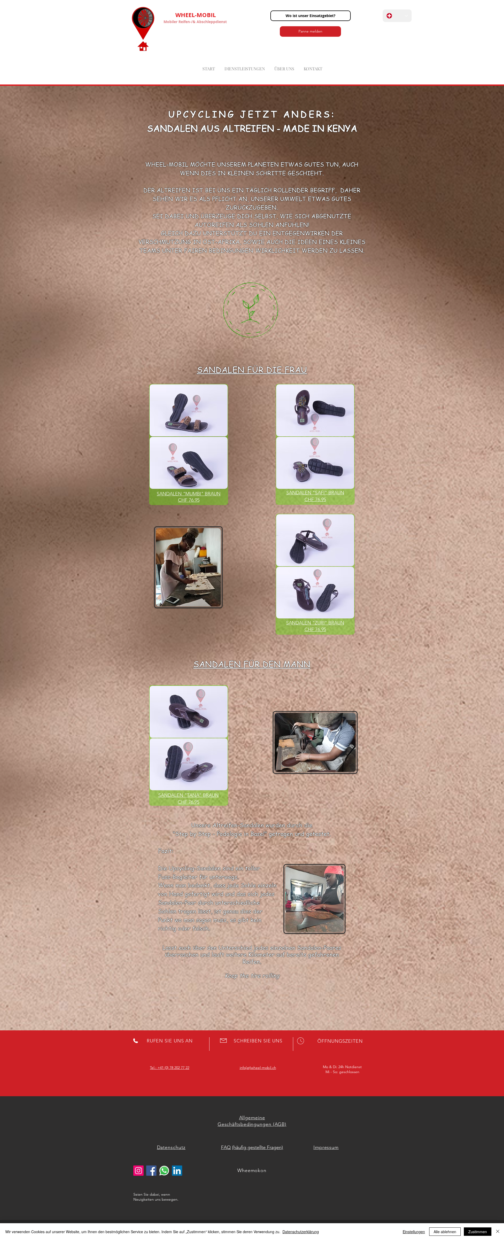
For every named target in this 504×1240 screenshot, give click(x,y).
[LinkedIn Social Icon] (177, 1170)
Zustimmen (477, 1231)
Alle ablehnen (445, 1231)
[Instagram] (138, 1170)
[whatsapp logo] (164, 1170)
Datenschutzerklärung (300, 1231)
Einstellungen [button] (414, 1231)
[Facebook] (151, 1170)
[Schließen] (498, 1231)
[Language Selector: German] (397, 15)
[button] (310, 15)
